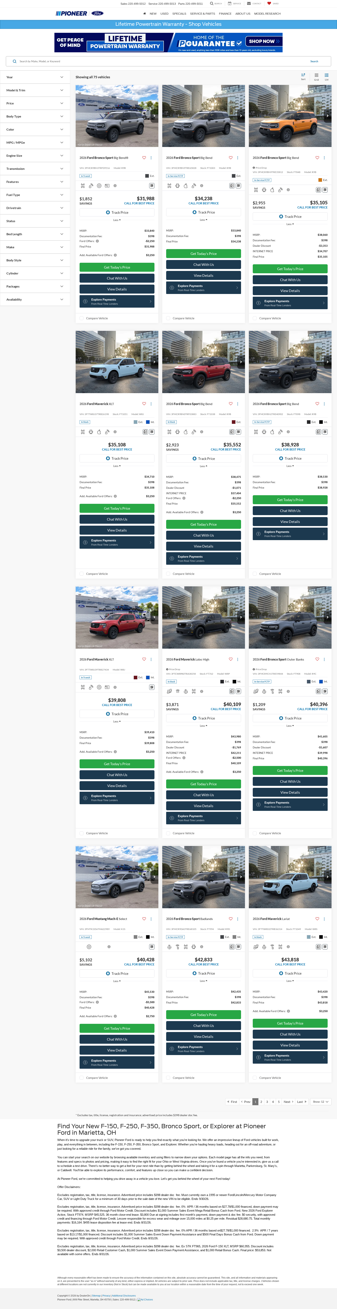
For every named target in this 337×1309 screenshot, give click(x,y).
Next (288, 1101)
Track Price (120, 212)
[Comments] (232, 185)
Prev (246, 1101)
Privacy (106, 1295)
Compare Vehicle (97, 318)
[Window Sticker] (151, 185)
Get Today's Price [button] (117, 267)
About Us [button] (242, 13)
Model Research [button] (267, 13)
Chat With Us (117, 278)
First (233, 1101)
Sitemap (96, 1295)
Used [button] (164, 13)
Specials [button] (179, 13)
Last (301, 1101)
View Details (117, 289)
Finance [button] (225, 13)
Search (314, 61)
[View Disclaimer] (115, 186)
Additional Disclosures (124, 1295)
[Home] (144, 13)
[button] (154, 116)
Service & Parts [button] (202, 13)
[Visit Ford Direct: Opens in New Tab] (145, 1299)
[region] (117, 242)
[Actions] (151, 157)
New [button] (153, 13)
